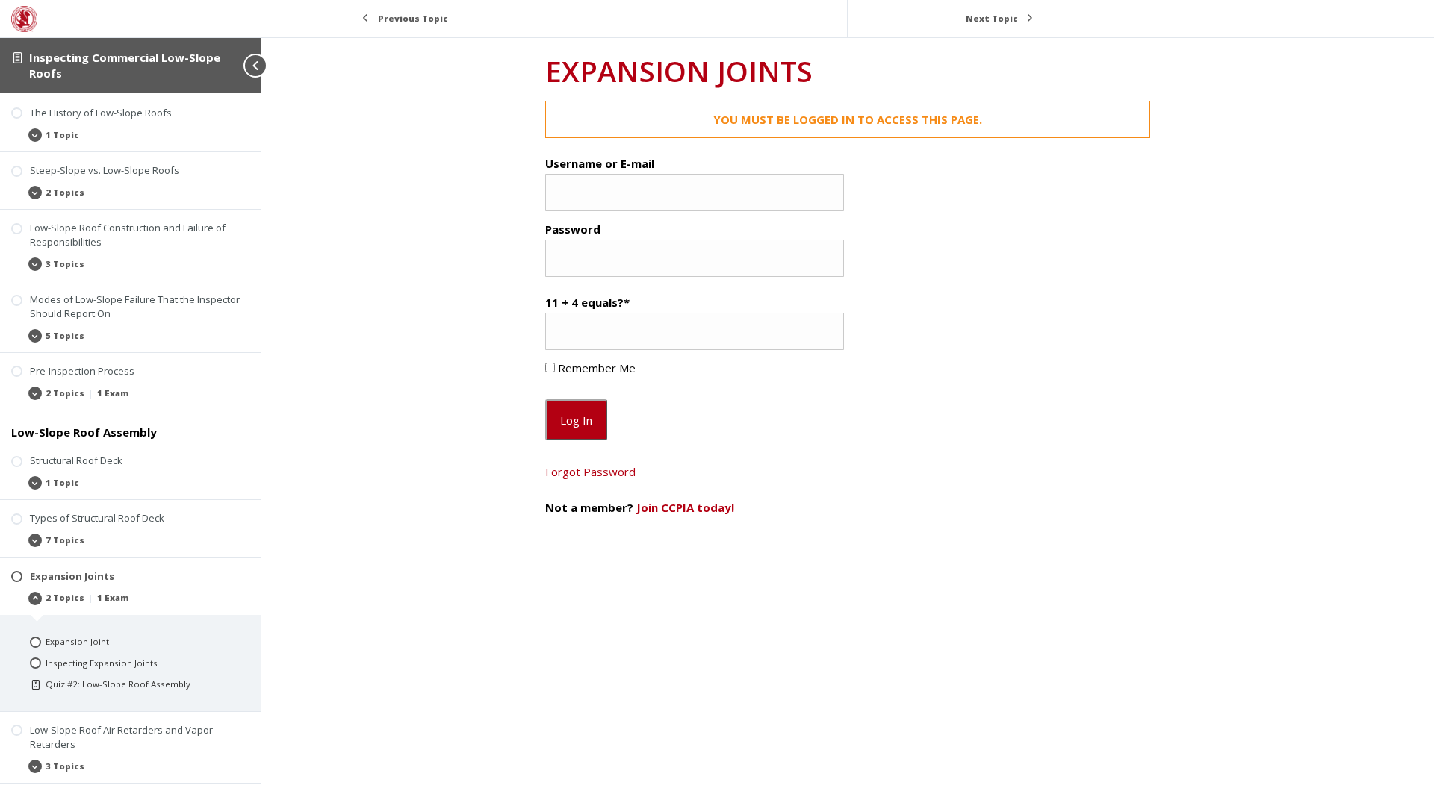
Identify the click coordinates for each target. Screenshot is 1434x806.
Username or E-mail (599, 163)
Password (572, 229)
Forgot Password (590, 471)
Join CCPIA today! (685, 507)
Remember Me (595, 367)
